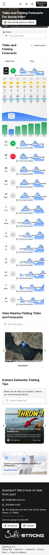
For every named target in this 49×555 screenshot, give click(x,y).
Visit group (12, 526)
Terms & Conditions (18, 552)
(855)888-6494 (13, 504)
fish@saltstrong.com (15, 500)
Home (8, 32)
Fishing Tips (7, 549)
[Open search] (20, 3)
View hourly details (26, 148)
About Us (18, 549)
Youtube (30, 526)
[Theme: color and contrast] (26, 3)
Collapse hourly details (25, 75)
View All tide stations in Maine (21, 22)
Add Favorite (39, 45)
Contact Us (30, 549)
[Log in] (32, 3)
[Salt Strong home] (5, 4)
